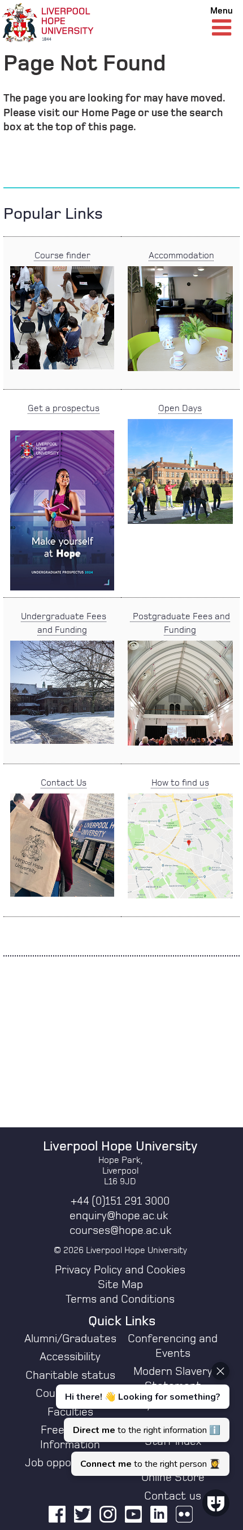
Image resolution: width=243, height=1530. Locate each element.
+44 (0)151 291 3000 (120, 1201)
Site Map (120, 1284)
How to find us (180, 782)
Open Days (180, 408)
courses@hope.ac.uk (120, 1230)
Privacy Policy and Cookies (120, 1270)
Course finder (62, 255)
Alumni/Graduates (70, 1338)
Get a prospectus (63, 408)
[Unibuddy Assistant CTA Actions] (141, 1418)
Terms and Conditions (120, 1299)
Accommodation (181, 255)
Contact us (172, 1496)
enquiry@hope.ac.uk (119, 1216)
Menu (221, 10)
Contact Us (63, 782)
